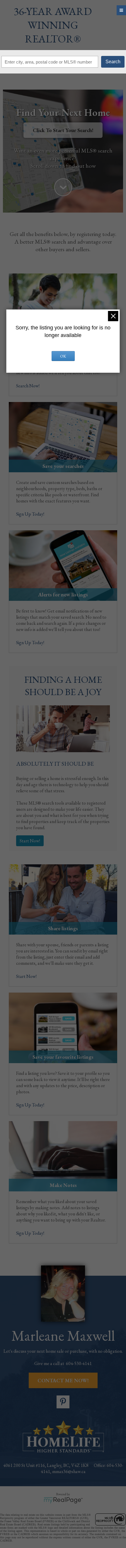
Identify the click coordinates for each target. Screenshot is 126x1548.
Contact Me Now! (63, 1380)
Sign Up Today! (30, 514)
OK (63, 356)
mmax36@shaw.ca (69, 1471)
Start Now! (30, 841)
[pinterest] (63, 1401)
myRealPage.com (63, 1500)
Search (112, 61)
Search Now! (28, 386)
